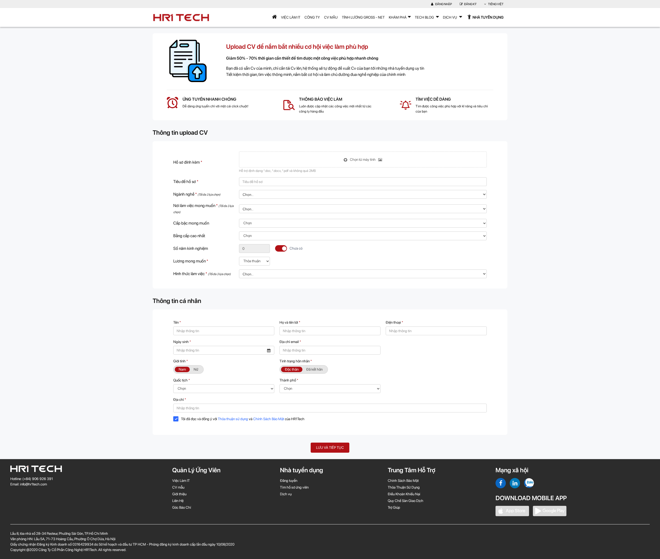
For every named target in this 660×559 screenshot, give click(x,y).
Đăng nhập (443, 4)
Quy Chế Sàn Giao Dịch (405, 501)
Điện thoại (394, 322)
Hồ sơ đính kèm (187, 162)
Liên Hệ (178, 501)
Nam (182, 369)
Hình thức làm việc (202, 273)
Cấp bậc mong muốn (191, 223)
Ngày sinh (182, 342)
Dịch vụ (286, 494)
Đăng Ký (470, 4)
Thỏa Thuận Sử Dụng (404, 487)
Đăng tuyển (288, 480)
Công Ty (312, 17)
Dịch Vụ (450, 17)
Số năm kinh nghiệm (190, 248)
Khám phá (398, 17)
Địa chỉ (179, 399)
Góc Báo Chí (181, 507)
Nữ (196, 369)
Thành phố (288, 380)
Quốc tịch (181, 380)
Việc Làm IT (290, 17)
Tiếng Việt (496, 4)
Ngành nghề (196, 194)
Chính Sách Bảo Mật (268, 419)
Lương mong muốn (190, 261)
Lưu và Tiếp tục (330, 447)
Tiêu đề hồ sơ (185, 181)
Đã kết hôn (314, 369)
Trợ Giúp (394, 507)
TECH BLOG (425, 17)
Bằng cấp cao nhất (189, 235)
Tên (177, 322)
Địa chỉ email (290, 342)
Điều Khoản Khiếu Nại (404, 494)
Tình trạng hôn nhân (295, 361)
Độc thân (292, 369)
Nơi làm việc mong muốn (203, 208)
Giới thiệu (179, 494)
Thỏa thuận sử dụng (233, 419)
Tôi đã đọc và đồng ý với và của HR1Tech (242, 419)
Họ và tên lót (289, 322)
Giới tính (180, 361)
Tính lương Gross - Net (363, 17)
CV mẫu (331, 17)
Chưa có (296, 248)
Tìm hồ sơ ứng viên (294, 487)
